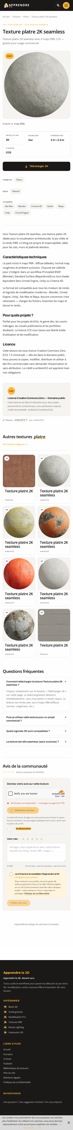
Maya (61, 206)
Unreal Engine (22, 212)
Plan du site (9, 1072)
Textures (16, 16)
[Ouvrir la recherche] (58, 5)
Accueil (6, 16)
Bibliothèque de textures (15, 1068)
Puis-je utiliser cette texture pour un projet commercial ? (30, 719)
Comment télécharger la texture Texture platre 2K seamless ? (34, 683)
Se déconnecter (23, 828)
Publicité (7, 1063)
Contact (7, 1058)
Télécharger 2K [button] (39, 166)
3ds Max (9, 206)
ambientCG (19, 419)
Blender (22, 206)
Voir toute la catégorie (14, 444)
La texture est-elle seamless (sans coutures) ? (32, 741)
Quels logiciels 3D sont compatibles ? (28, 731)
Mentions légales (11, 1077)
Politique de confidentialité (36, 893)
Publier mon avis (19, 902)
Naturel (16, 191)
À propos (8, 1054)
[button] (66, 5)
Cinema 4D (36, 206)
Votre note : (13, 839)
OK (39, 1127)
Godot (50, 206)
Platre (26, 16)
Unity (7, 212)
